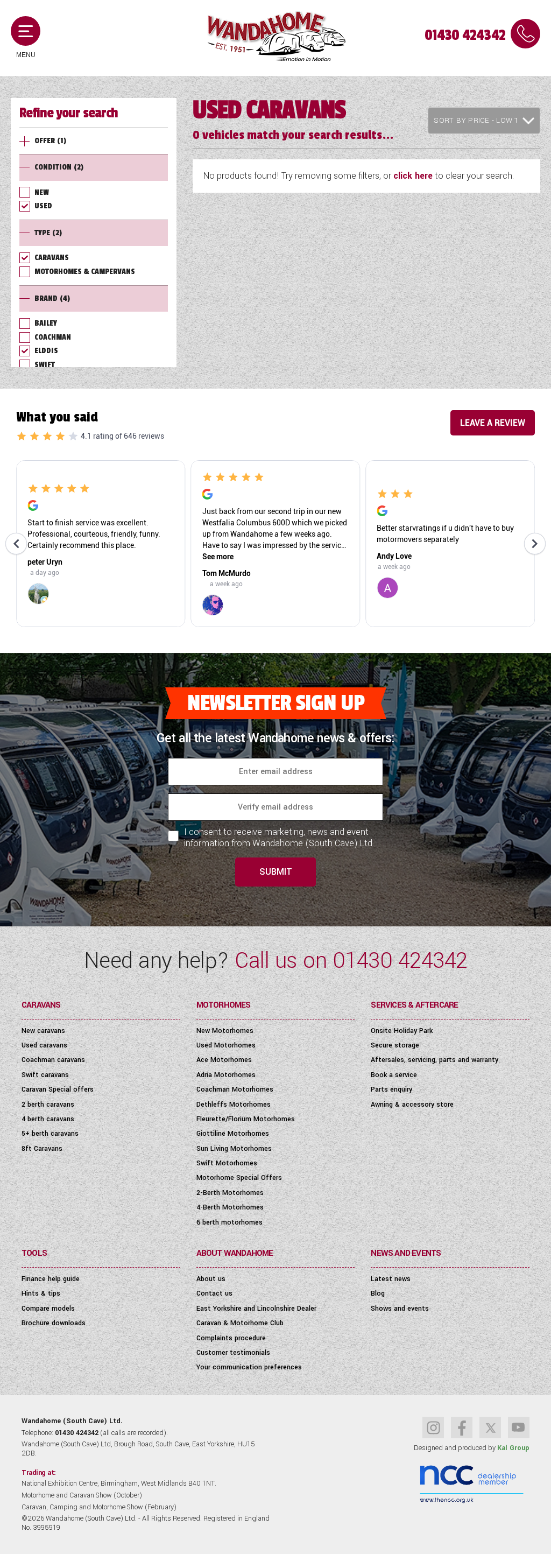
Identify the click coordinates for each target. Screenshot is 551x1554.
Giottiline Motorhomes (232, 1133)
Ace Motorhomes (224, 1060)
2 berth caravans (48, 1104)
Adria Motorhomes (226, 1075)
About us (210, 1279)
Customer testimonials (233, 1353)
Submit (275, 872)
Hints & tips (41, 1293)
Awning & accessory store (412, 1104)
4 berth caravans (48, 1119)
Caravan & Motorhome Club (240, 1323)
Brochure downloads (54, 1323)
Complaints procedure (231, 1338)
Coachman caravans (53, 1060)
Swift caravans (45, 1075)
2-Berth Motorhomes (230, 1193)
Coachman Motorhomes (234, 1089)
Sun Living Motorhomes (234, 1149)
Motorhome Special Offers (239, 1178)
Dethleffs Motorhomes (233, 1104)
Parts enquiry (391, 1089)
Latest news (391, 1279)
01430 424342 (465, 35)
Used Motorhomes (226, 1045)
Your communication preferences (249, 1367)
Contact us (214, 1293)
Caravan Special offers (58, 1089)
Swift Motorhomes (226, 1163)
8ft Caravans (42, 1149)
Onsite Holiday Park (402, 1031)
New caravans (43, 1031)
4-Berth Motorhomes (230, 1207)
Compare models (48, 1308)
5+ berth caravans (50, 1133)
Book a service (394, 1075)
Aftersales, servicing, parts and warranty (434, 1060)
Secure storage (395, 1045)
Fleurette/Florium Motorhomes (245, 1119)
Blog (378, 1293)
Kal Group (513, 1448)
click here (413, 176)
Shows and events (400, 1308)
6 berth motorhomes (229, 1222)
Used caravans (44, 1045)
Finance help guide (51, 1279)
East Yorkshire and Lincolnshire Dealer (256, 1308)
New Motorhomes (224, 1031)
